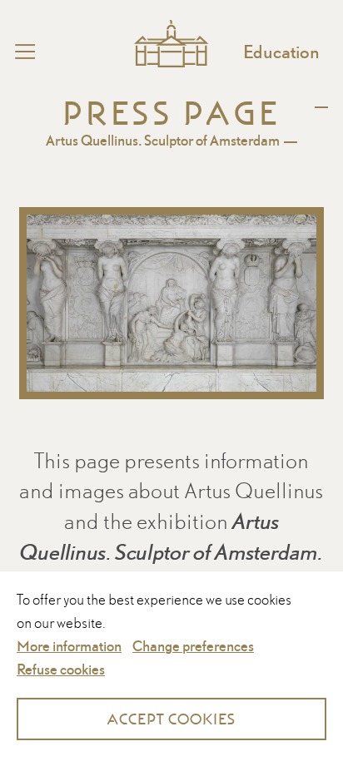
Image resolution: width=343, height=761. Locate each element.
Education (281, 51)
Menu (57, 51)
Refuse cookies (61, 669)
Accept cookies (171, 719)
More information (69, 646)
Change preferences (193, 646)
